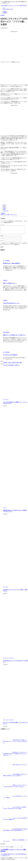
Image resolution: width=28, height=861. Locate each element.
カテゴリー (3, 846)
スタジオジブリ (13, 214)
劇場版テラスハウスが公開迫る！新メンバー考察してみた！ (14, 334)
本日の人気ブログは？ (8, 9)
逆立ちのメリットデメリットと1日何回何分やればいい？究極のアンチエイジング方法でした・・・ (15, 754)
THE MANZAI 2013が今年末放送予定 (10, 354)
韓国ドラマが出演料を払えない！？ (10, 283)
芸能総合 (3, 213)
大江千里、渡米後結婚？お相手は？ (11, 365)
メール (2, 238)
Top (4, 7)
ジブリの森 (6, 214)
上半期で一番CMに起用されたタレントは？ (11, 303)
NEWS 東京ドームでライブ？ (20, 764)
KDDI (2, 214)
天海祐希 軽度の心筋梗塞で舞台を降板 (12, 362)
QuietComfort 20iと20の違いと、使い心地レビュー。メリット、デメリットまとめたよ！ (15, 741)
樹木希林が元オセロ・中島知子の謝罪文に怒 (11, 263)
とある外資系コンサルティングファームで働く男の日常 (14, 5)
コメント (3, 224)
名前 (2, 235)
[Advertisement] (14, 46)
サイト (2, 240)
